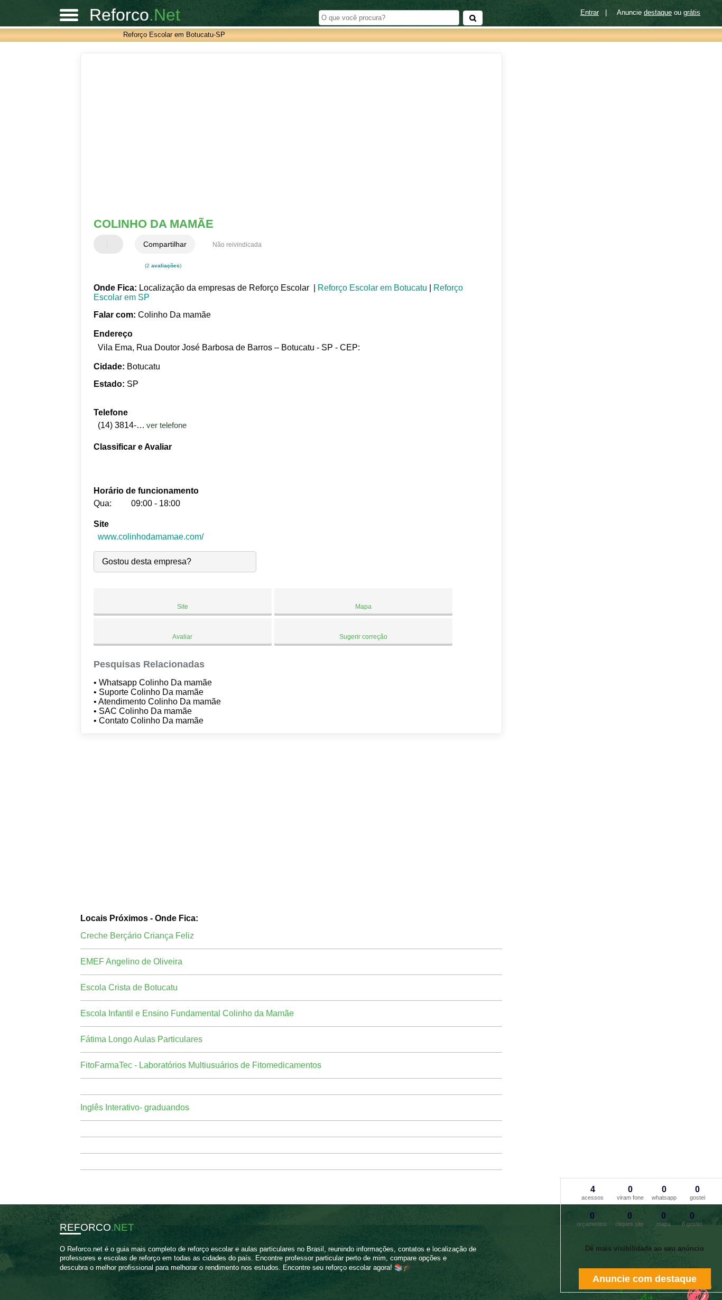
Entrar (589, 12)
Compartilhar (165, 244)
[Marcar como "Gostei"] (103, 244)
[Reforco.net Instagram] (71, 1276)
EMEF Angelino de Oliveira (131, 961)
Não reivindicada (237, 244)
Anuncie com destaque (645, 1279)
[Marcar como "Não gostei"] (116, 244)
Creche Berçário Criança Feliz (137, 935)
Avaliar (182, 636)
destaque (658, 12)
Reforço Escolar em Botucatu (372, 287)
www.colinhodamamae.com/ (150, 536)
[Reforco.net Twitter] (66, 1276)
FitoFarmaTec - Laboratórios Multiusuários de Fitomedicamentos (200, 1065)
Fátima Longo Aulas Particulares (141, 1039)
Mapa (363, 606)
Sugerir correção (363, 636)
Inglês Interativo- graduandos (134, 1107)
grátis (691, 12)
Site (182, 606)
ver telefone (166, 425)
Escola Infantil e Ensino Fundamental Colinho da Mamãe (187, 1013)
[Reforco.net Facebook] (62, 1276)
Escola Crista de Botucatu (129, 987)
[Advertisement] (284, 135)
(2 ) (162, 265)
